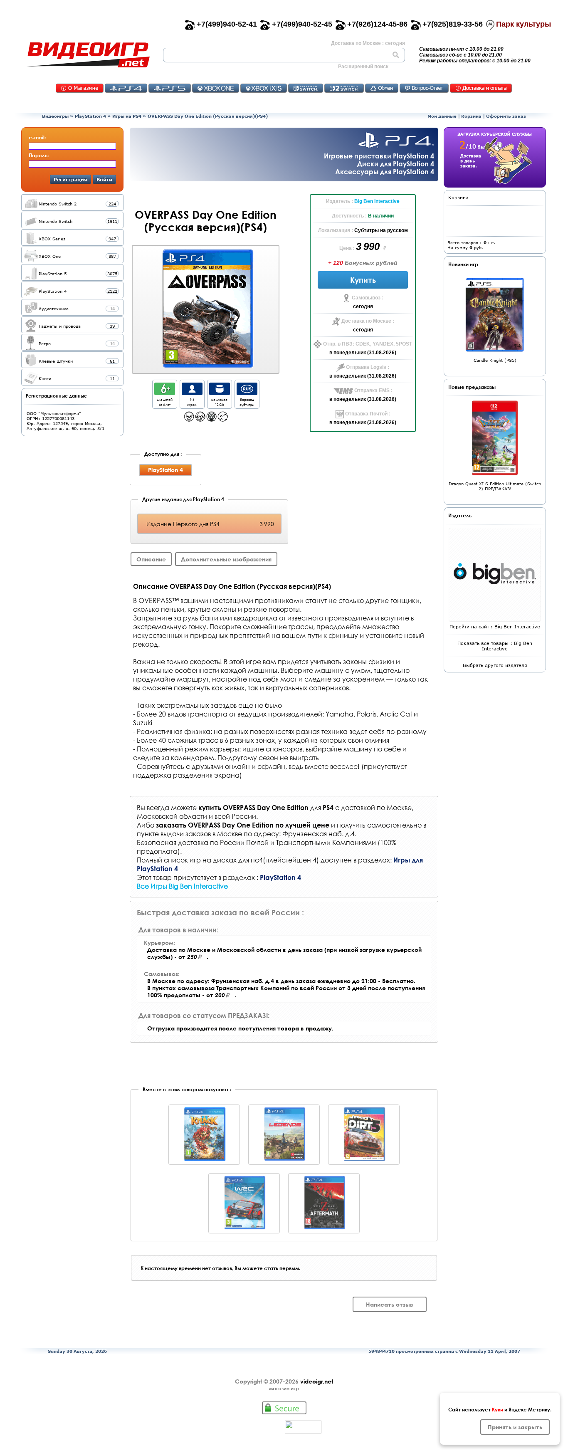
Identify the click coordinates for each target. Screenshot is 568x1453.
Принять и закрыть (515, 1427)
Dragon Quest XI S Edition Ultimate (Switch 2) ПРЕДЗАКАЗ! (495, 486)
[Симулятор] (222, 419)
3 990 (369, 246)
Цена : (347, 248)
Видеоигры (55, 116)
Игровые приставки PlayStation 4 (379, 156)
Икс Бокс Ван (216, 88)
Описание (151, 559)
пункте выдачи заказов (174, 833)
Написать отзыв (389, 1304)
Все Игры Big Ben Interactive (182, 886)
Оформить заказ (506, 116)
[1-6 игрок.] (192, 392)
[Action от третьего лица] (200, 419)
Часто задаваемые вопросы (424, 88)
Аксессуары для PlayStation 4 (384, 171)
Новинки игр (463, 264)
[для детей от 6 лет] (165, 392)
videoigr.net (316, 1381)
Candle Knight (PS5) (495, 360)
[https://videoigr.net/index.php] (88, 55)
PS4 (126, 88)
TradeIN (381, 88)
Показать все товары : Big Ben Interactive (494, 645)
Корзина (471, 116)
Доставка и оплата (480, 88)
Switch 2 (344, 88)
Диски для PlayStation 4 (395, 164)
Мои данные (442, 116)
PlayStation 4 (90, 116)
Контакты (79, 88)
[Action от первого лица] (189, 419)
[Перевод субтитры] (247, 392)
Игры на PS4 (126, 116)
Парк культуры (523, 24)
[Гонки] (211, 419)
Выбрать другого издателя (495, 665)
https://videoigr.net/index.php (88, 55)
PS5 (169, 88)
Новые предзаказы (472, 386)
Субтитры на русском (381, 230)
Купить (363, 279)
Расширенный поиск (363, 66)
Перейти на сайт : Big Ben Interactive (494, 626)
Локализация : (336, 230)
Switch (306, 88)
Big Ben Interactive (377, 201)
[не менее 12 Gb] (219, 392)
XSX (264, 88)
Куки (497, 1409)
